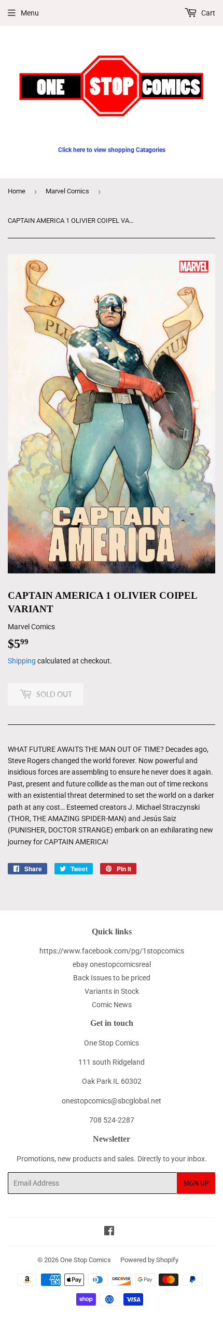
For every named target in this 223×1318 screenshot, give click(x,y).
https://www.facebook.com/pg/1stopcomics (111, 951)
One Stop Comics (85, 1260)
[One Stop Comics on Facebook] (109, 1232)
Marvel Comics (67, 191)
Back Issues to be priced (111, 978)
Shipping (22, 661)
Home (16, 191)
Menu (30, 13)
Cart (207, 13)
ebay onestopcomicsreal (112, 964)
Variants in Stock (112, 991)
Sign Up (196, 1183)
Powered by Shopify (149, 1260)
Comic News (112, 1005)
